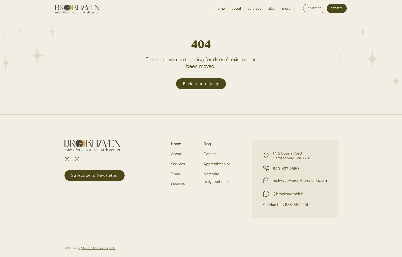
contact (314, 8)
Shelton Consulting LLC (98, 248)
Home (176, 143)
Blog (207, 143)
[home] (77, 8)
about (236, 8)
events (337, 8)
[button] (289, 8)
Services (178, 163)
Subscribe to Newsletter (94, 175)
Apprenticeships (217, 163)
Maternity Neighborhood (216, 177)
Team (175, 173)
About (176, 153)
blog (271, 8)
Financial (178, 184)
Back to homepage (201, 83)
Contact (210, 153)
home (220, 8)
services (254, 8)
